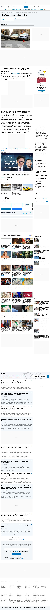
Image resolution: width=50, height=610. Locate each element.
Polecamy (36, 299)
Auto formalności (16, 12)
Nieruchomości (36, 9)
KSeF (44, 9)
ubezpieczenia (15, 73)
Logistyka (22, 375)
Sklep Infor (18, 588)
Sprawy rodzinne (19, 582)
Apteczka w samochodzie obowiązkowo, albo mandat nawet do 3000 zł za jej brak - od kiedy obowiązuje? (41, 142)
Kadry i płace (3, 600)
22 (45, 201)
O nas (2, 607)
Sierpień (45, 198)
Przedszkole (11, 595)
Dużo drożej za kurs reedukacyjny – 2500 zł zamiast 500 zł (41, 139)
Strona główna (3, 12)
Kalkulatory (39, 160)
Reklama (39, 607)
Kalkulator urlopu (38, 167)
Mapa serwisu (43, 607)
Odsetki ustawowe (36, 600)
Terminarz (39, 198)
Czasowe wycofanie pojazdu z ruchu (14, 95)
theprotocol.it (43, 601)
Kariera (29, 607)
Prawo (23, 9)
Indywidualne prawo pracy (13, 582)
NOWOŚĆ (42, 85)
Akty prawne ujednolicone (21, 601)
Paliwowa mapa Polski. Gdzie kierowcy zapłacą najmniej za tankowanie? (40, 144)
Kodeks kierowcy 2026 (41, 87)
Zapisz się (16, 553)
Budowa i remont (43, 586)
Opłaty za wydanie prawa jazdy (40, 184)
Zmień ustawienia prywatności (17, 607)
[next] (23, 539)
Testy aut (12, 375)
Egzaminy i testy (11, 599)
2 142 (20, 539)
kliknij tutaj (22, 558)
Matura (10, 601)
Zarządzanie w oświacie (12, 600)
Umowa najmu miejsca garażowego (41, 175)
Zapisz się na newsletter (27, 192)
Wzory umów (43, 599)
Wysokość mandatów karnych (40, 189)
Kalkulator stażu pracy (28, 600)
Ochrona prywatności (7, 607)
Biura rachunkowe (36, 581)
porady (10, 187)
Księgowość (6, 9)
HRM (9, 588)
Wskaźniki (39, 183)
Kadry (10, 9)
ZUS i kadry (2, 586)
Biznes (13, 9)
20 (41, 201)
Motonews (2, 375)
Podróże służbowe (36, 599)
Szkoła (10, 596)
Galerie (7, 377)
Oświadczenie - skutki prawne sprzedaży (40, 179)
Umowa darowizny (38, 181)
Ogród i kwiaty (43, 587)
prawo (21, 162)
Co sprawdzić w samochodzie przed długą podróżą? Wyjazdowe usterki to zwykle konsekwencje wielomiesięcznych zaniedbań (41, 136)
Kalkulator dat (27, 595)
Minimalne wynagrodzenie (37, 596)
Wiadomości (43, 582)
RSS (32, 607)
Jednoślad (2, 377)
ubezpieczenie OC (4, 187)
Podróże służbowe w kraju (39, 190)
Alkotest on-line (18, 377)
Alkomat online (38, 161)
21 (43, 201)
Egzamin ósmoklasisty (12, 602)
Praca (18, 587)
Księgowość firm (3, 581)
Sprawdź (42, 91)
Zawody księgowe (3, 587)
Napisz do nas (17, 191)
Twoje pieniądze (27, 9)
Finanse (2, 596)
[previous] (10, 539)
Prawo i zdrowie (19, 589)
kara (11, 78)
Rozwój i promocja (3, 599)
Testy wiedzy (11, 603)
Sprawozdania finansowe (37, 589)
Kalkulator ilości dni (38, 169)
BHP (9, 587)
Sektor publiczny (18, 9)
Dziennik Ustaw (19, 595)
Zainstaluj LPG (12, 377)
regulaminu (17, 551)
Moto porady (8, 375)
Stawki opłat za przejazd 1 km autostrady (40, 187)
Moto (32, 9)
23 (46, 201)
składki (2, 164)
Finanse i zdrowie (27, 588)
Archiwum (42, 596)
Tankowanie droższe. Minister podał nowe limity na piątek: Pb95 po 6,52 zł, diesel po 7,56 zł (41, 130)
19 (39, 201)
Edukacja (41, 9)
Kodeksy (18, 602)
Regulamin (26, 607)
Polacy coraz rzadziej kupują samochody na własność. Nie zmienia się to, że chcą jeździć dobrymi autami (40, 153)
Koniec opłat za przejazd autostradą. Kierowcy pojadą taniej (41, 155)
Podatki (2, 582)
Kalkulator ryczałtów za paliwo (40, 166)
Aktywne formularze (41, 171)
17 (36, 201)
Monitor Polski (19, 596)
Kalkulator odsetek (28, 599)
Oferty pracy (43, 602)
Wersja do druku (7, 191)
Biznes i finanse (27, 582)
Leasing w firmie (27, 587)
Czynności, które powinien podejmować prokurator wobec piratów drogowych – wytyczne (40, 133)
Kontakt (35, 607)
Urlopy (10, 586)
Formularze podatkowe (44, 600)
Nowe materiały (37, 236)
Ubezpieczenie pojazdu (23, 12)
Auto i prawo (10, 12)
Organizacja (2, 595)
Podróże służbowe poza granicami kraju (41, 193)
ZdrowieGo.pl (43, 595)
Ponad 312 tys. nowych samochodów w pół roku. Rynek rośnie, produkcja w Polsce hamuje (41, 147)
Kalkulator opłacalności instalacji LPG (41, 164)
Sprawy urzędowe (19, 586)
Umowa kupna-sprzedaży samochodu (39, 173)
